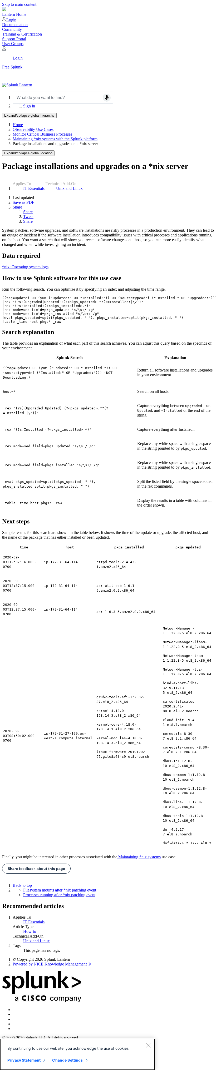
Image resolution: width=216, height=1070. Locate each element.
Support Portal (14, 39)
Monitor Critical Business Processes (42, 134)
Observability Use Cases (33, 129)
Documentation (15, 24)
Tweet (28, 216)
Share (17, 207)
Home (18, 124)
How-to (29, 931)
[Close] (148, 1045)
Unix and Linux (69, 188)
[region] (77, 1054)
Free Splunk (12, 67)
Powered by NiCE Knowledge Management (52, 964)
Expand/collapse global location (28, 153)
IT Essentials (34, 188)
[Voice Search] (107, 98)
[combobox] (63, 98)
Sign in (29, 106)
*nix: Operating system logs (25, 267)
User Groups (12, 43)
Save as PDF (23, 202)
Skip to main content (19, 4)
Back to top (22, 885)
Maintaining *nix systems (139, 857)
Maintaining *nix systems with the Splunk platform (55, 139)
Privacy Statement (24, 1060)
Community (12, 29)
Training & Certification (22, 34)
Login (11, 20)
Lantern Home (14, 14)
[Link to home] (17, 85)
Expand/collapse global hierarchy (29, 115)
